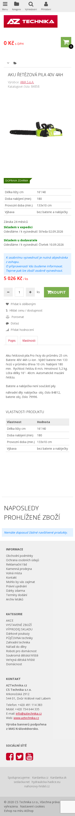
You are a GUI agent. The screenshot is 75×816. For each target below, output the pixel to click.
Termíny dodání (16, 595)
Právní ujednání (16, 586)
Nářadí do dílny (16, 647)
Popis (12, 340)
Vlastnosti (28, 340)
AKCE (9, 620)
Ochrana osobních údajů (22, 560)
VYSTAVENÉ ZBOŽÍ (19, 625)
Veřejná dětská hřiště (20, 660)
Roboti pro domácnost (21, 651)
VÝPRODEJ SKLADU (19, 629)
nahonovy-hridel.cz (37, 786)
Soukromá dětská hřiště (22, 655)
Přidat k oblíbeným (23, 304)
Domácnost (14, 664)
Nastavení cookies (32, 806)
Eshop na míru (13, 811)
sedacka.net (22, 782)
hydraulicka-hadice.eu (46, 782)
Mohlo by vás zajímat (20, 582)
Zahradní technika (18, 642)
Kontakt (11, 577)
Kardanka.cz (40, 777)
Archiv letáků (14, 599)
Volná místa (14, 573)
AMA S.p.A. (27, 82)
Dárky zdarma (15, 591)
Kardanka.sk (58, 777)
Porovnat (17, 317)
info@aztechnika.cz (29, 713)
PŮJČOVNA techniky (19, 638)
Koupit (58, 292)
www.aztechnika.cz (26, 718)
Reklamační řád (16, 564)
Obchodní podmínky (19, 556)
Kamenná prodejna (19, 569)
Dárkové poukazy (18, 634)
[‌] (10, 756)
